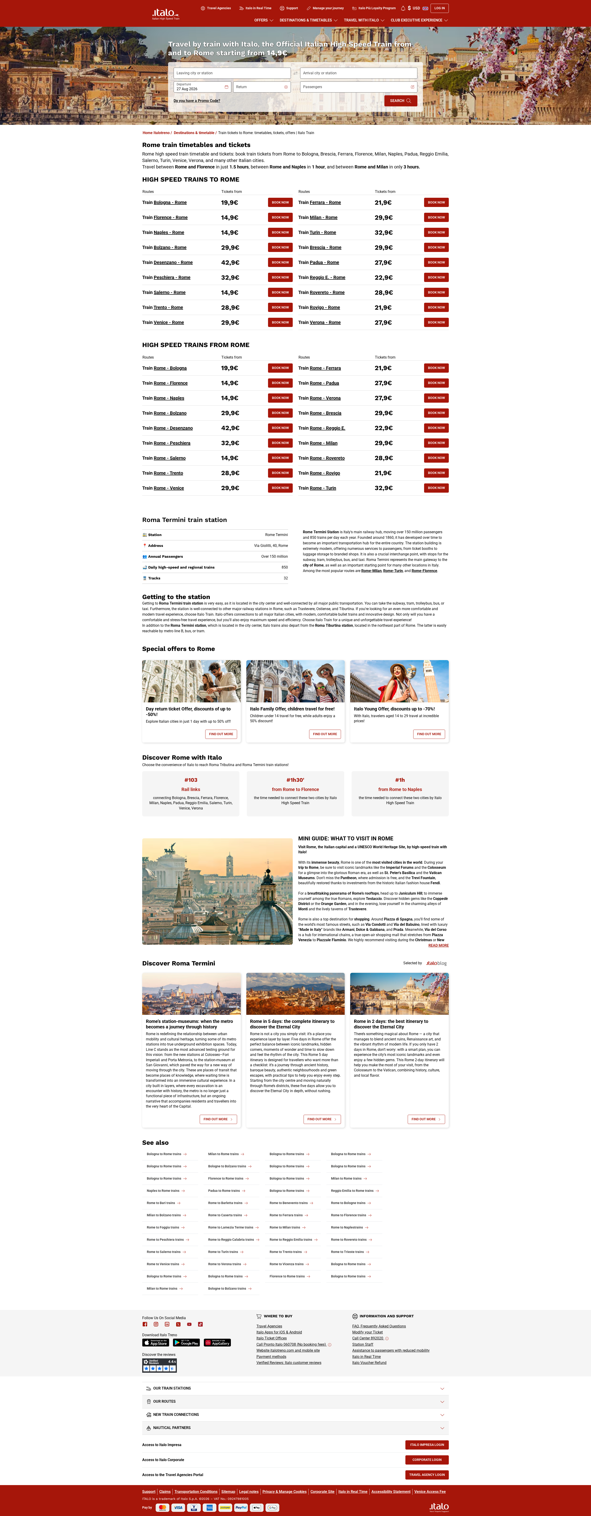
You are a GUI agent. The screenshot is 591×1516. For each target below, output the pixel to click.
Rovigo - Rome (325, 307)
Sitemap (228, 1491)
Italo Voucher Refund (369, 1362)
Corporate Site (323, 1491)
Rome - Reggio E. (327, 428)
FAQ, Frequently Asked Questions (379, 1326)
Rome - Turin (323, 488)
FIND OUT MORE (223, 735)
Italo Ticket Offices (271, 1338)
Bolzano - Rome (170, 247)
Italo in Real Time (366, 1356)
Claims (165, 1491)
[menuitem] (403, 8)
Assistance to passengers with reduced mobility (391, 1350)
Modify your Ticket (367, 1332)
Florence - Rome (171, 217)
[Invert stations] (295, 73)
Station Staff (362, 1344)
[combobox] (201, 89)
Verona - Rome (325, 322)
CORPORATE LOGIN (431, 1461)
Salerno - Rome (170, 292)
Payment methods (271, 1356)
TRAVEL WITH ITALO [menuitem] (361, 20)
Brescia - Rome (325, 247)
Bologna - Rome (170, 202)
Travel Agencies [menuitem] (219, 8)
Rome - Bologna (170, 368)
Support (148, 1491)
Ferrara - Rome (325, 202)
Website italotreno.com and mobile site (288, 1350)
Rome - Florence (171, 383)
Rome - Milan (324, 443)
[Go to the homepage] (166, 14)
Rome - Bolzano (170, 413)
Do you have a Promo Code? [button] (197, 101)
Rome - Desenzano (173, 428)
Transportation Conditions (196, 1491)
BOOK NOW (280, 202)
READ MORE (438, 945)
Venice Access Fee (430, 1491)
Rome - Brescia (325, 413)
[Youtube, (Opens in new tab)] (189, 1324)
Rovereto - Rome (327, 292)
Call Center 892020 (368, 1338)
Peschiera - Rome (172, 277)
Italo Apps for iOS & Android (279, 1332)
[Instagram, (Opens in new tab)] (156, 1324)
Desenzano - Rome (173, 262)
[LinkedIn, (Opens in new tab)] (167, 1324)
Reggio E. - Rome (327, 277)
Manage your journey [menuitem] (328, 8)
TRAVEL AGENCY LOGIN (429, 1476)
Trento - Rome (168, 307)
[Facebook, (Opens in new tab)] (145, 1324)
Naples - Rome (169, 232)
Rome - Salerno (170, 458)
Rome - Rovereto (327, 458)
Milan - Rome (324, 217)
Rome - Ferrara (325, 368)
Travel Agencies (269, 1326)
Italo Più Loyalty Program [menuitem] (377, 8)
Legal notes (249, 1491)
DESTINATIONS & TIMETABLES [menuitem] (306, 20)
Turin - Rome (323, 232)
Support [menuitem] (292, 8)
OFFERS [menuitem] (261, 20)
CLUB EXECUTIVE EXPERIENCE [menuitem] (416, 20)
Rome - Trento (168, 473)
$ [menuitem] (414, 8)
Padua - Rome (324, 262)
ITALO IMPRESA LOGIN (429, 1446)
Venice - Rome (169, 322)
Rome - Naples (169, 398)
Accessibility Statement (390, 1491)
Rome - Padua (324, 383)
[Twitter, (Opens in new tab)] (178, 1324)
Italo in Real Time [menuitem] (258, 8)
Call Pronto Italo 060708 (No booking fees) (291, 1344)
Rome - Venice (169, 488)
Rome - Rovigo (325, 473)
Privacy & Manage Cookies (284, 1491)
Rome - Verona (325, 398)
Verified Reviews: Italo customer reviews (288, 1362)
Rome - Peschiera (172, 443)
